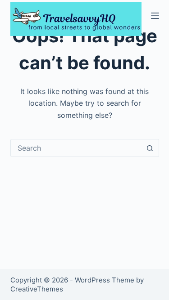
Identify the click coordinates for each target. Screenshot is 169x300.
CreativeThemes (36, 289)
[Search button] (150, 148)
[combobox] (76, 148)
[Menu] (155, 16)
